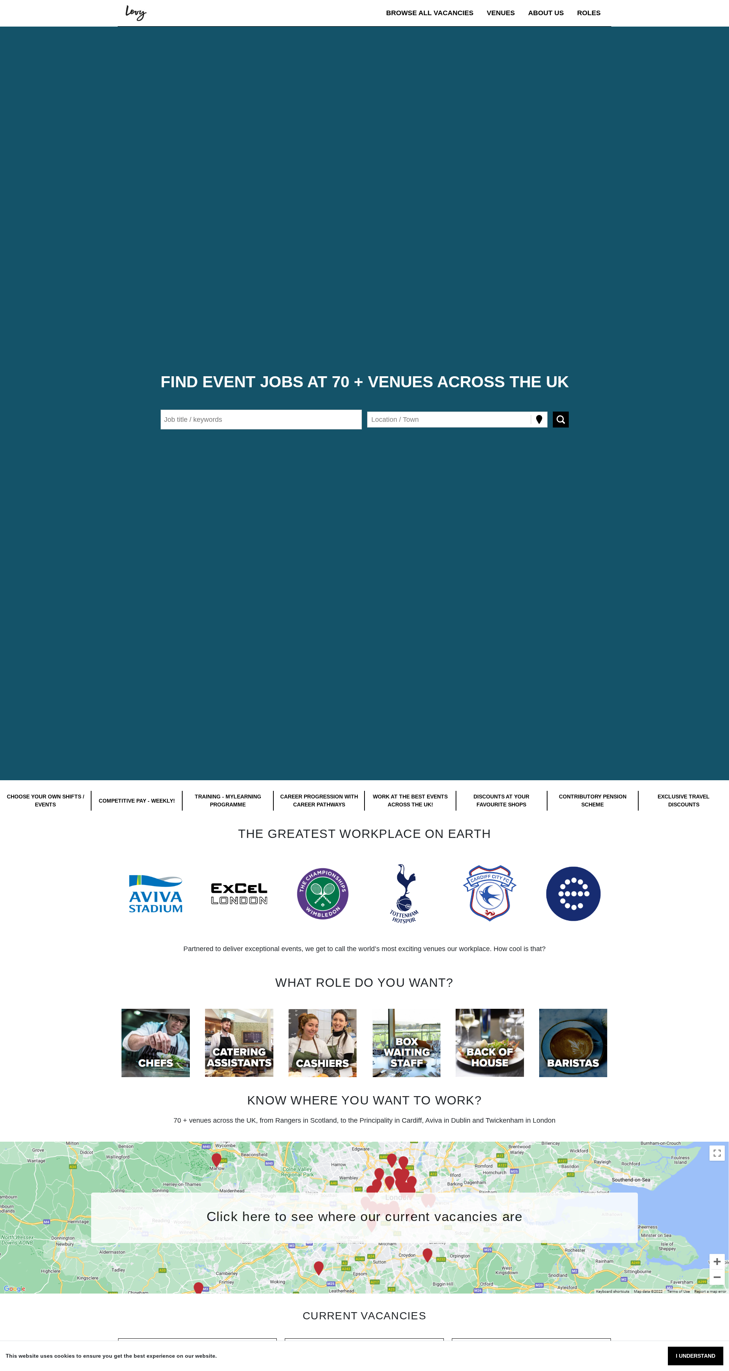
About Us (546, 13)
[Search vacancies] (561, 420)
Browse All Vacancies (429, 13)
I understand (695, 1356)
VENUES (501, 13)
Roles (589, 13)
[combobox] (372, 420)
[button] (155, 894)
